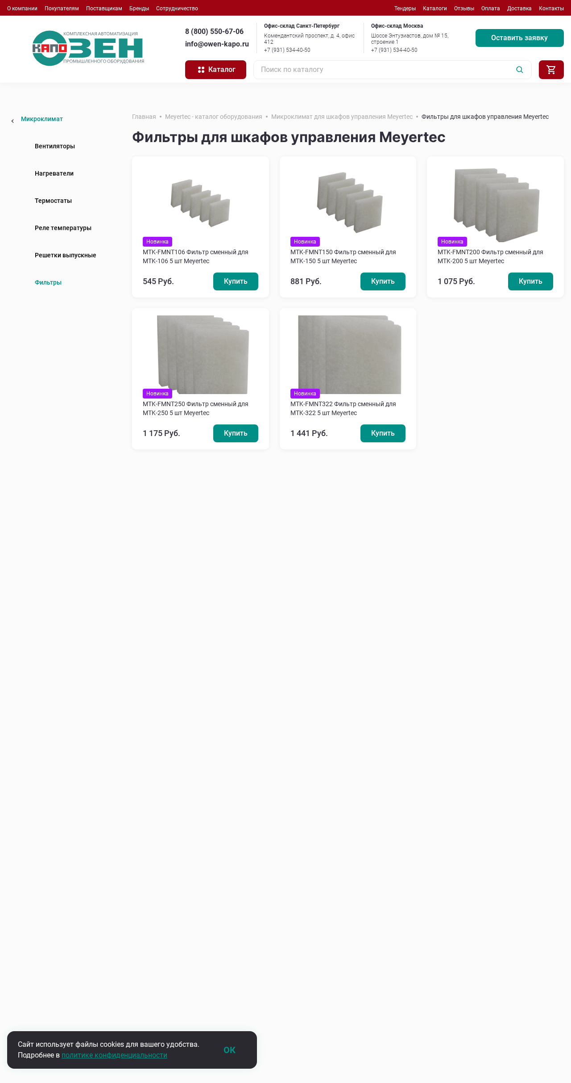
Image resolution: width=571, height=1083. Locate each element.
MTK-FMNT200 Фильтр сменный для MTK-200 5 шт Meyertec (490, 256)
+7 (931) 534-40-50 (287, 50)
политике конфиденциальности (114, 1055)
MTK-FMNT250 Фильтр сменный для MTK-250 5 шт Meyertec (195, 408)
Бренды (139, 8)
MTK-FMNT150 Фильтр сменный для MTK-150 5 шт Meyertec (343, 256)
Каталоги (435, 8)
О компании (22, 8)
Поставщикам (104, 8)
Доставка (519, 8)
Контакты (551, 8)
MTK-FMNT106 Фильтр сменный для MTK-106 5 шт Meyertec (195, 256)
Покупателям (62, 8)
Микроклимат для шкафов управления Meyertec (342, 116)
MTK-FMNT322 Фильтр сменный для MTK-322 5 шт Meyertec (343, 408)
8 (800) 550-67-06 (214, 31)
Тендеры (405, 8)
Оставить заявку (519, 38)
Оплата (490, 8)
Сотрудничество (177, 8)
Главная (144, 116)
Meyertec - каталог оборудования (213, 116)
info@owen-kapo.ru (217, 44)
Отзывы (464, 8)
